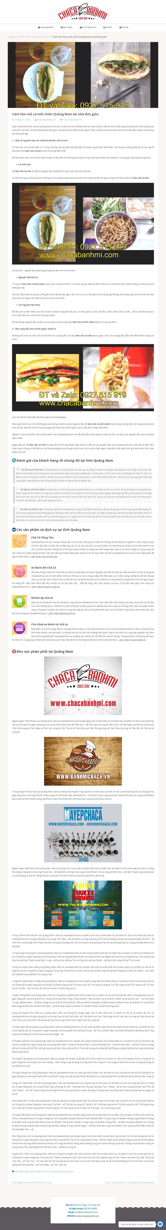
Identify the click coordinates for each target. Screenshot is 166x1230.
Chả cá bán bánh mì (72, 119)
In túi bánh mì (89, 27)
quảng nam (68, 1171)
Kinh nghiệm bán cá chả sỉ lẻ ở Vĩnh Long (32, 1182)
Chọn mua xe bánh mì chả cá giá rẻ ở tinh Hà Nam (130, 1182)
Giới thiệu (67, 27)
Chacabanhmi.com (47, 119)
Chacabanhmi (46, 27)
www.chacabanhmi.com (88, 1215)
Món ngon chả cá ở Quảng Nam (46, 1171)
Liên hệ (124, 27)
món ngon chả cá (22, 1171)
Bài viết (108, 27)
